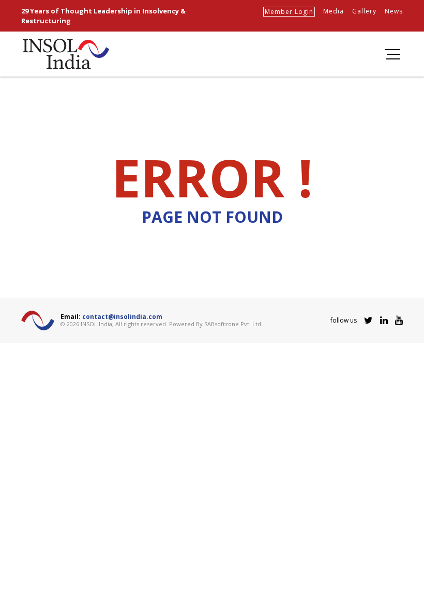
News (394, 11)
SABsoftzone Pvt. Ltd (232, 324)
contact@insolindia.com (122, 316)
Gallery (364, 11)
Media (333, 11)
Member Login (289, 11)
